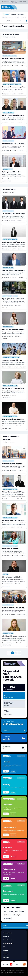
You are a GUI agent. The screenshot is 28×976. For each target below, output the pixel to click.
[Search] (20, 21)
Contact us (6, 936)
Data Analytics (20, 14)
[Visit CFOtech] (9, 756)
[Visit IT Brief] (9, 842)
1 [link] (12, 653)
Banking (13, 14)
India (16, 911)
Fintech (17, 17)
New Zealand (7, 915)
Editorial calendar (7, 940)
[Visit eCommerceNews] (9, 799)
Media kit (13, 771)
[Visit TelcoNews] (9, 885)
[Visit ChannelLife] (9, 778)
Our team (5, 953)
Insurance (23, 17)
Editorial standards (8, 943)
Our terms (6, 957)
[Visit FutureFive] (9, 821)
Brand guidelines (7, 933)
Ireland (22, 911)
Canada (11, 911)
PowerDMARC (4, 974)
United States (7, 918)
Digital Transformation (8, 17)
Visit (5, 771)
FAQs (4, 947)
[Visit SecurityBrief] (9, 864)
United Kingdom (17, 915)
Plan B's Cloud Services (7, 972)
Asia (5, 911)
